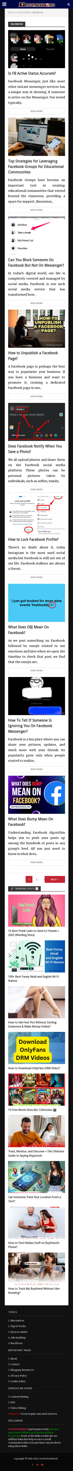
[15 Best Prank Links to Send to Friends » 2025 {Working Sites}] (36, 910)
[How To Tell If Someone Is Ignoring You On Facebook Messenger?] (36, 695)
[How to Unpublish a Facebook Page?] (36, 328)
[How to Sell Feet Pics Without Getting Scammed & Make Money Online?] (36, 1002)
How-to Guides (19, 1332)
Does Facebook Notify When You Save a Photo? (35, 449)
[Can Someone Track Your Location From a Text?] (36, 1176)
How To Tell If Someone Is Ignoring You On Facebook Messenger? (30, 726)
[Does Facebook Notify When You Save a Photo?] (36, 421)
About (13, 1358)
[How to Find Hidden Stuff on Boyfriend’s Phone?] (36, 1222)
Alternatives (17, 1320)
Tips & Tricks (18, 1326)
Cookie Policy (18, 1381)
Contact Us (14, 1413)
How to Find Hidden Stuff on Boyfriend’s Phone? (33, 1245)
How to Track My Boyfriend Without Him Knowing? (34, 1290)
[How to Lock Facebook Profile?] (36, 514)
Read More (36, 111)
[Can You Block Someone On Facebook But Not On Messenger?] (36, 235)
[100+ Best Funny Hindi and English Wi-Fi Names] (36, 956)
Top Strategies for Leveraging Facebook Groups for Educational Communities (36, 166)
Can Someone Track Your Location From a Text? (34, 1199)
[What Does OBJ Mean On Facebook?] (36, 602)
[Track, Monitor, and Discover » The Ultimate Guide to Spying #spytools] (36, 1131)
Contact (15, 1364)
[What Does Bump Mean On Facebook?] (36, 794)
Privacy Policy (19, 1375)
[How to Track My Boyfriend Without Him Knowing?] (36, 1268)
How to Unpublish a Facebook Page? (33, 356)
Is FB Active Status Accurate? (32, 73)
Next (54, 879)
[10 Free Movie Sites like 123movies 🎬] (36, 1089)
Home (11, 12)
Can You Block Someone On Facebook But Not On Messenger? (36, 262)
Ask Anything (18, 1337)
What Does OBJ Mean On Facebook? (28, 630)
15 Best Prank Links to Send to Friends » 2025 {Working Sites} (33, 933)
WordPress (16, 1343)
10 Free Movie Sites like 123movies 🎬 (32, 1109)
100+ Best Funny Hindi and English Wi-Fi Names (33, 978)
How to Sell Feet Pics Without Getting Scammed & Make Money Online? (32, 1024)
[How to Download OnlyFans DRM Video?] (36, 1047)
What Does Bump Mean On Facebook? (30, 822)
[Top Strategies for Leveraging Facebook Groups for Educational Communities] (36, 136)
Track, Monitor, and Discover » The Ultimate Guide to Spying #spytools (36, 1153)
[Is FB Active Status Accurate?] (36, 49)
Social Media (23, 12)
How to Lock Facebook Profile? (33, 539)
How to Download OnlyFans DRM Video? (34, 1068)
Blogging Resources (22, 1370)
